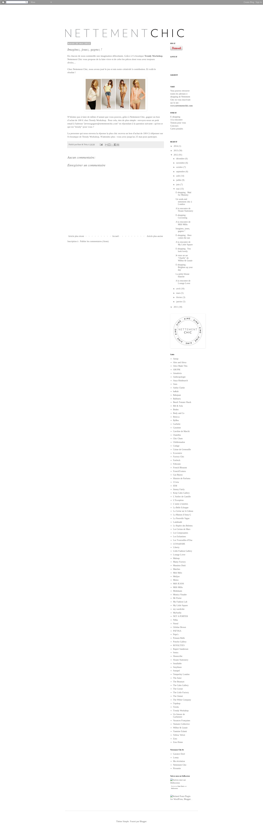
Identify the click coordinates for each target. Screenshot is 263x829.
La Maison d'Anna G (182, 515)
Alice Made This (180, 366)
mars (178, 293)
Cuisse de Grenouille (182, 449)
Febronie (177, 464)
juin (178, 184)
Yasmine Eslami (180, 731)
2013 (176, 150)
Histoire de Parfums (181, 478)
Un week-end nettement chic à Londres (184, 201)
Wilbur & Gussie (180, 728)
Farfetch (176, 460)
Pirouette (177, 768)
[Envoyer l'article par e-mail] (101, 144)
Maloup (176, 558)
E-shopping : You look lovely (183, 250)
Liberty (176, 547)
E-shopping (175, 117)
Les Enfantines (179, 536)
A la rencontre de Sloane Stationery (184, 209)
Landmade (177, 522)
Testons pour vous (178, 123)
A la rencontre (176, 120)
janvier (179, 301)
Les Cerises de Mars (181, 529)
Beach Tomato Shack (182, 402)
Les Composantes (180, 533)
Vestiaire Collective (181, 724)
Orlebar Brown (179, 627)
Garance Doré (179, 754)
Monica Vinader (180, 594)
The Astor (177, 678)
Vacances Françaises (181, 720)
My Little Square (180, 605)
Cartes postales (176, 129)
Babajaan (177, 395)
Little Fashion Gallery (182, 551)
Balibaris (177, 399)
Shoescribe (177, 656)
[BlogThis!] (109, 144)
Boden (176, 409)
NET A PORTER (180, 616)
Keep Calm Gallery (181, 493)
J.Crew (176, 482)
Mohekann (177, 591)
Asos (175, 384)
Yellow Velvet (179, 735)
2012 (176, 155)
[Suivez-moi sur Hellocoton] (181, 783)
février (179, 297)
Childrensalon (179, 442)
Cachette (176, 424)
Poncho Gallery (179, 642)
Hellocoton (174, 788)
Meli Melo (177, 573)
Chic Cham (178, 438)
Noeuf (175, 623)
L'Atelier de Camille (182, 496)
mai (178, 189)
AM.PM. (177, 369)
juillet (179, 180)
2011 (176, 307)
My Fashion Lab (180, 602)
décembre (180, 158)
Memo (176, 580)
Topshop (176, 703)
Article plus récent (76, 236)
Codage (176, 446)
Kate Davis (181, 786)
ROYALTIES (179, 645)
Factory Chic (178, 457)
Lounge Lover (179, 555)
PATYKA (177, 631)
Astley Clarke (179, 388)
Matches (176, 569)
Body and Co (178, 413)
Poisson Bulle (179, 638)
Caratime (177, 428)
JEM (175, 486)
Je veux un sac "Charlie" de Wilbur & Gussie (184, 258)
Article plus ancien (155, 236)
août (178, 176)
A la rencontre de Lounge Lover (183, 282)
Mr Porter (177, 598)
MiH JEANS (178, 583)
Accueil (115, 236)
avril (178, 289)
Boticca (176, 417)
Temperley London (181, 674)
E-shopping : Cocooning (181, 216)
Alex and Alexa (179, 362)
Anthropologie (179, 377)
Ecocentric (177, 453)
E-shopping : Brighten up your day (184, 267)
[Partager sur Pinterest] (117, 144)
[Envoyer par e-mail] (106, 144)
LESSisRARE (179, 544)
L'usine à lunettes (180, 504)
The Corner (178, 689)
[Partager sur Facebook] (115, 144)
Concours (174, 126)
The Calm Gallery (181, 685)
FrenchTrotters (179, 471)
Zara (175, 739)
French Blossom (180, 467)
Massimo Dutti (179, 565)
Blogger (143, 821)
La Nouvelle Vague (181, 518)
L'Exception (178, 500)
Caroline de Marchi (181, 431)
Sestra (175, 652)
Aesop (175, 359)
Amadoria (177, 373)
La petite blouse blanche (182, 275)
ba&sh (176, 391)
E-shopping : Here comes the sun (183, 236)
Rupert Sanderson (180, 649)
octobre (179, 167)
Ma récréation (179, 761)
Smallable (177, 663)
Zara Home (178, 742)
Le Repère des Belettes (183, 526)
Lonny (176, 757)
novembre (180, 163)
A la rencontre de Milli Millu (183, 223)
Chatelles (177, 435)
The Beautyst (178, 682)
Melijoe (176, 576)
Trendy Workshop (181, 710)
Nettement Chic (179, 765)
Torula (176, 707)
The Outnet (178, 696)
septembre (181, 171)
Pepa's (175, 634)
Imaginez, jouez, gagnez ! (183, 229)
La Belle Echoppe (180, 507)
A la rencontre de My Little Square (184, 243)
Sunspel (176, 671)
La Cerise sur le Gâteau (183, 511)
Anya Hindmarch (180, 380)
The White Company (182, 700)
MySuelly (177, 613)
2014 (176, 146)
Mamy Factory (179, 562)
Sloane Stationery (180, 660)
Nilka (175, 620)
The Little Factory (181, 692)
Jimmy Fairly (179, 489)
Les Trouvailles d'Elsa (182, 540)
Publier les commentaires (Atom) (94, 241)
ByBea (176, 420)
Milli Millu (178, 587)
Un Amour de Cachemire (179, 715)
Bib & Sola (178, 406)
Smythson (177, 667)
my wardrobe (178, 609)
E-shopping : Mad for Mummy (183, 193)
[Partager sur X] (112, 144)
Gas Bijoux (178, 475)
